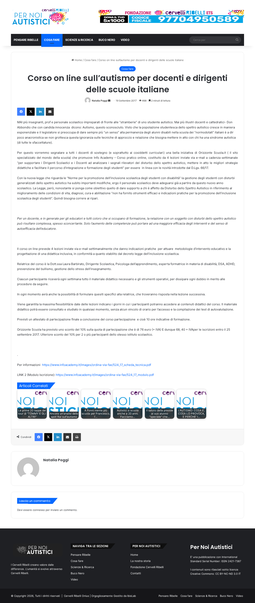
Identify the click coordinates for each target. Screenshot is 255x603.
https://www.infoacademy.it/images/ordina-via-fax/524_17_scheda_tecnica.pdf (96, 365)
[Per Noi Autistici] (40, 17)
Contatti (135, 573)
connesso (39, 509)
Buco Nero (107, 39)
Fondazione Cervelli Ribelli (147, 567)
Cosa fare (52, 39)
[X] (31, 112)
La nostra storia (140, 561)
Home (78, 60)
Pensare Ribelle (26, 39)
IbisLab (131, 595)
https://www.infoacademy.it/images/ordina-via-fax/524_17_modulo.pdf (105, 375)
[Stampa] (77, 437)
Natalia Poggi (99, 100)
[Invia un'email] (109, 100)
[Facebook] (21, 112)
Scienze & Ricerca (79, 39)
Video (125, 39)
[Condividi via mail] (50, 112)
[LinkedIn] (40, 112)
